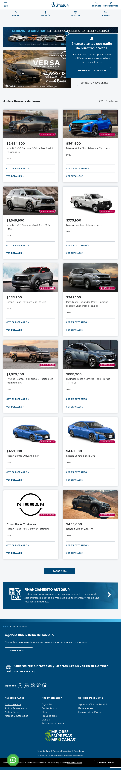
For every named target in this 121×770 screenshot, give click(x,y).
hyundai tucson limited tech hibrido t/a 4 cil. (88, 381)
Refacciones (85, 708)
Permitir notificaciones (92, 70)
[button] (19, 650)
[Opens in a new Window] (20, 685)
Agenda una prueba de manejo (29, 635)
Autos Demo (12, 712)
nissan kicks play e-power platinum (27, 529)
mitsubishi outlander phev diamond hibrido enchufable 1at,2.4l (87, 304)
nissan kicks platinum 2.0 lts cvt (26, 302)
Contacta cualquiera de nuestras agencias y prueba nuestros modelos (46, 642)
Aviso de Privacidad (62, 751)
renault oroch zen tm (79, 529)
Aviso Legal (79, 751)
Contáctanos (49, 708)
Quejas (46, 720)
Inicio (6, 627)
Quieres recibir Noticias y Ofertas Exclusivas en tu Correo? (61, 666)
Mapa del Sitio (43, 751)
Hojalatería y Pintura (90, 712)
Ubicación (46, 15)
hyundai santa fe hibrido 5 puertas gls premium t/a (29, 381)
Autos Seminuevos (16, 708)
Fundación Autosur (53, 723)
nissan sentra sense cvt (80, 456)
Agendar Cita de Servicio (93, 704)
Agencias (47, 704)
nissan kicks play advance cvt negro (88, 148)
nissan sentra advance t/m (22, 456)
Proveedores (49, 716)
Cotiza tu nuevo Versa (94, 83)
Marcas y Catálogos (16, 716)
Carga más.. (60, 571)
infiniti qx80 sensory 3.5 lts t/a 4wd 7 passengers (29, 150)
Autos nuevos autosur (21, 101)
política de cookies (74, 763)
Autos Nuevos (13, 704)
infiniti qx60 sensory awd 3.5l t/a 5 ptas (28, 227)
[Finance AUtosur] (109, 594)
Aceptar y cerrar (105, 763)
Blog (44, 712)
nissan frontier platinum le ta (84, 225)
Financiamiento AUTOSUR (47, 590)
